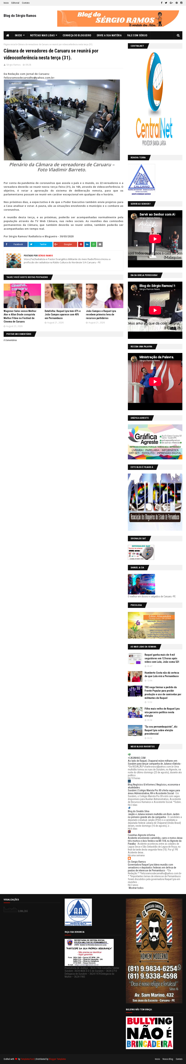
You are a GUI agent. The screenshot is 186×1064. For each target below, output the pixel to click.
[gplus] (171, 3)
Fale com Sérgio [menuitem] (137, 35)
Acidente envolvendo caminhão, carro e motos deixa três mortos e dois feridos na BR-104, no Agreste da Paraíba (155, 840)
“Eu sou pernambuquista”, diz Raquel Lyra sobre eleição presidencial (161, 730)
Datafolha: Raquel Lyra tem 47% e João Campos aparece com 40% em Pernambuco (63, 315)
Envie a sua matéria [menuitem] (109, 35)
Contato (26, 2)
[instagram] (180, 3)
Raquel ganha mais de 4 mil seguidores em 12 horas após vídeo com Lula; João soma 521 (162, 658)
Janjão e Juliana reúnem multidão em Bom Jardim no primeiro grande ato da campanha (153, 816)
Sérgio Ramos (13, 64)
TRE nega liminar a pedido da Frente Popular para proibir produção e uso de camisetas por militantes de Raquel (163, 692)
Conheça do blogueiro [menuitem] (77, 35)
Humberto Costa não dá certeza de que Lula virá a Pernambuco (162, 674)
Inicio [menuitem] (18, 35)
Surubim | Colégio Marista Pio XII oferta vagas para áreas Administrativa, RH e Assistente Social (154, 792)
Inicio (6, 2)
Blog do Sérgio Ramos (20, 15)
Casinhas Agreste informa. (141, 835)
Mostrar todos (136, 887)
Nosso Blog (168, 1059)
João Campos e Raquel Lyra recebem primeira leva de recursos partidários (101, 315)
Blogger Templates (57, 1059)
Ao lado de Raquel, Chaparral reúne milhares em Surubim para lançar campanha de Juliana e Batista (154, 762)
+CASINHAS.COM (136, 757)
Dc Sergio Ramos (137, 861)
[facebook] (161, 3)
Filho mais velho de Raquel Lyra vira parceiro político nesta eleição (162, 712)
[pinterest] (177, 3)
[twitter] (166, 3)
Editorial (15, 2)
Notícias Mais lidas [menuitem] (42, 35)
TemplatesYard (27, 1059)
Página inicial (10, 44)
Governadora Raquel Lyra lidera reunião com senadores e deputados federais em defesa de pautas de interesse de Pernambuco (152, 867)
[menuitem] (8, 35)
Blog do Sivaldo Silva (138, 811)
